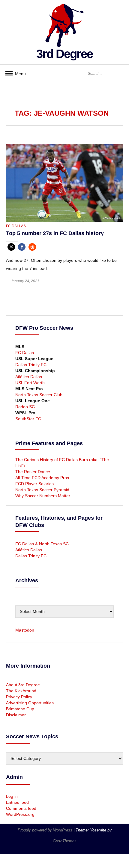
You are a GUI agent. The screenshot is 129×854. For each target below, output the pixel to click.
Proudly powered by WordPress (46, 830)
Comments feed (21, 808)
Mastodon (24, 630)
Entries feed (17, 802)
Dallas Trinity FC (30, 364)
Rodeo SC (25, 406)
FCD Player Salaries (34, 483)
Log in (12, 796)
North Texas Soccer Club (38, 394)
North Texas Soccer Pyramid (42, 489)
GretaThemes (64, 841)
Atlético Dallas (28, 376)
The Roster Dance (33, 471)
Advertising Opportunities (30, 702)
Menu (18, 73)
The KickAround (21, 690)
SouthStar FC (28, 418)
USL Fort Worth (30, 382)
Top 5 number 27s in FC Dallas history (55, 233)
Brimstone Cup (20, 708)
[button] (11, 247)
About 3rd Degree (23, 684)
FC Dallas (16, 226)
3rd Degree (64, 53)
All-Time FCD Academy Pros (42, 477)
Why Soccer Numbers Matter (42, 495)
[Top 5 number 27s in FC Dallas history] (64, 182)
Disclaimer (16, 714)
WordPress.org (20, 814)
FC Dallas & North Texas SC (42, 543)
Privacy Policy (19, 696)
